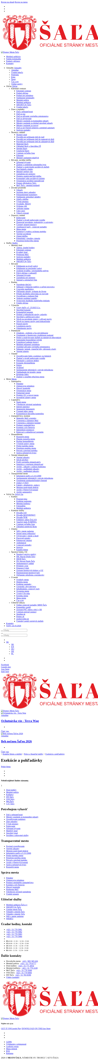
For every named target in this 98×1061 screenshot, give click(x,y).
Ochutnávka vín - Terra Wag (20, 720)
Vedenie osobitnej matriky (26, 298)
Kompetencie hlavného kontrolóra (30, 414)
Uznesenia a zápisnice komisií (28, 423)
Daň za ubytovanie (24, 118)
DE (12, 651)
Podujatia (15, 75)
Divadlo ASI (21, 513)
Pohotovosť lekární (24, 540)
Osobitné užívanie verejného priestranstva (33, 347)
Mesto (14, 379)
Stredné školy (21, 148)
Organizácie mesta (23, 390)
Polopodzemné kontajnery (26, 195)
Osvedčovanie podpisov (16, 819)
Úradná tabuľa (17, 72)
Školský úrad (21, 135)
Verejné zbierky (22, 351)
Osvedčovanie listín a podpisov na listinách (33, 356)
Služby (15, 243)
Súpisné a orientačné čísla (26, 280)
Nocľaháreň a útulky (24, 169)
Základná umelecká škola (26, 527)
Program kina (21, 499)
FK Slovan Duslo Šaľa (25, 561)
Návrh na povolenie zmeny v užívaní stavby (34, 319)
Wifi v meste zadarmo (25, 531)
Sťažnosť (20, 367)
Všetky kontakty (12, 977)
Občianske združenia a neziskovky (30, 575)
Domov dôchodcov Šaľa (26, 183)
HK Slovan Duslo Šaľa (25, 556)
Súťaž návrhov (22, 460)
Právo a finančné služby (33, 754)
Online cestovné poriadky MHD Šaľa (31, 605)
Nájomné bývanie (23, 162)
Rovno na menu (21, 2)
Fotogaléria (20, 506)
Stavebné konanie (23, 310)
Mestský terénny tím (24, 171)
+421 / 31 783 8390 (23, 975)
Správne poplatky (23, 130)
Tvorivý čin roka (23, 593)
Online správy (17, 84)
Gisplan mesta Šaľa (14, 909)
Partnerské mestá (23, 393)
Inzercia (19, 547)
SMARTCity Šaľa (23, 105)
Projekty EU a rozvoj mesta (27, 395)
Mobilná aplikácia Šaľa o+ (17, 905)
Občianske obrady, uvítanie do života (31, 291)
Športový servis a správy (26, 554)
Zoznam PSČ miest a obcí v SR (29, 609)
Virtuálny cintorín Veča (15, 914)
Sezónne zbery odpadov (26, 192)
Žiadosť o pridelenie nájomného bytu (31, 165)
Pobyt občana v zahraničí (26, 273)
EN (12, 647)
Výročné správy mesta (25, 444)
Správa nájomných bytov (26, 453)
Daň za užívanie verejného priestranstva (32, 116)
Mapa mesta (21, 229)
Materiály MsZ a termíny (26, 418)
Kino (13, 77)
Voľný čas (19, 494)
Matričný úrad (11, 831)
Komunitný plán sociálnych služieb (30, 178)
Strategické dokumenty (25, 409)
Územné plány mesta (24, 411)
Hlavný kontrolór (23, 388)
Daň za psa (20, 114)
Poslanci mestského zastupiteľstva (19, 882)
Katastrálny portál (23, 607)
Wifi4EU (9, 919)
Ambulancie (21, 543)
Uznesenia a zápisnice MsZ (27, 420)
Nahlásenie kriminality (25, 98)
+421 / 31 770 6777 (28, 963)
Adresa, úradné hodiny (25, 248)
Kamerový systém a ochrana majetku (31, 231)
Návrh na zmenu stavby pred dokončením (33, 321)
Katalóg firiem (22, 550)
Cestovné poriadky (24, 545)
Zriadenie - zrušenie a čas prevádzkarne (32, 333)
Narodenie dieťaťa (23, 284)
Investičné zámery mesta (26, 397)
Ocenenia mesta (22, 591)
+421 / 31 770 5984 (14, 936)
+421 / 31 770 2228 (30, 968)
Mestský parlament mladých (27, 158)
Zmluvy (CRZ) (22, 483)
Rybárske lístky (22, 374)
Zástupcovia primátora (25, 386)
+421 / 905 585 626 (30, 961)
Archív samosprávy (24, 492)
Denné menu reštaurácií (25, 533)
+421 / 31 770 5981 (14, 929)
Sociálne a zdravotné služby (17, 835)
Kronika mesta (22, 596)
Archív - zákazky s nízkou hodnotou (31, 467)
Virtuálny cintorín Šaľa (15, 912)
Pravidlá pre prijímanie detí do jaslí (30, 137)
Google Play (11, 1028)
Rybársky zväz (22, 566)
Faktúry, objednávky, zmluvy (28, 485)
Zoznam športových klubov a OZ (29, 570)
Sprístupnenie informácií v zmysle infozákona (34, 370)
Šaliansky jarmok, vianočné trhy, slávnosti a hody (36, 349)
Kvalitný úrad (21, 252)
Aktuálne (15, 70)
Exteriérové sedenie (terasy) (27, 342)
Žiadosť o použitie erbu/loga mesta (30, 377)
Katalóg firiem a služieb (12, 754)
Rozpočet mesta (22, 437)
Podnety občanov (13, 61)
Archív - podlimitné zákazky (27, 469)
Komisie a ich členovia (25, 427)
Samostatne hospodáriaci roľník (29, 340)
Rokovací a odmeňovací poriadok (30, 432)
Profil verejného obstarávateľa (28, 462)
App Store (36, 1028)
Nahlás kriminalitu (13, 59)
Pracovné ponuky (23, 538)
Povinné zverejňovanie (15, 846)
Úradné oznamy (12, 894)
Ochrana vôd (21, 206)
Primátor (19, 384)
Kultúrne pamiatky (23, 584)
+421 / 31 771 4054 (26, 966)
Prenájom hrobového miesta (27, 241)
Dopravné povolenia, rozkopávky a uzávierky (34, 222)
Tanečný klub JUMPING (26, 522)
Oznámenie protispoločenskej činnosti (31, 480)
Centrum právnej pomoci (26, 612)
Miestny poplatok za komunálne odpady (32, 121)
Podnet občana (22, 93)
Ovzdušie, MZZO (23, 204)
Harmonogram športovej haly (28, 573)
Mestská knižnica (23, 503)
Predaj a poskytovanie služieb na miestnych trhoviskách (38, 337)
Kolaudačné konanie (24, 312)
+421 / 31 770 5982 (14, 932)
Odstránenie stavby (24, 328)
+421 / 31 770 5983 (14, 934)
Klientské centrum (23, 91)
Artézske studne (22, 208)
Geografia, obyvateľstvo (26, 586)
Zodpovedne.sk (22, 619)
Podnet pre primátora (24, 95)
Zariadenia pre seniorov (25, 174)
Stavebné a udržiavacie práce (28, 317)
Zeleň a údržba (22, 199)
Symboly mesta (22, 580)
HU (12, 649)
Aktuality (18, 68)
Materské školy (22, 144)
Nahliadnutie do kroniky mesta (28, 372)
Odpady (19, 190)
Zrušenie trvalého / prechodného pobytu (32, 271)
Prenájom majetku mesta (26, 448)
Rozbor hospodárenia (25, 441)
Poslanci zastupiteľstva (25, 425)
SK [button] (7, 642)
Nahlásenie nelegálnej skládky (28, 197)
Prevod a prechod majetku (26, 450)
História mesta (22, 582)
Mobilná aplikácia (13, 56)
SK (12, 644)
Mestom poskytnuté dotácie (27, 487)
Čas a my (15, 82)
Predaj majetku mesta (24, 446)
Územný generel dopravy (26, 224)
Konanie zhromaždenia (25, 363)
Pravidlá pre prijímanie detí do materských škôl (35, 139)
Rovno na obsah (7, 2)
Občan (14, 86)
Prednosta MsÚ (22, 254)
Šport (13, 79)
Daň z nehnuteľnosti (24, 112)
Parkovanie (20, 218)
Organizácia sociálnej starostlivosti (30, 181)
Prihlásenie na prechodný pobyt (29, 268)
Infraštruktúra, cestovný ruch (27, 589)
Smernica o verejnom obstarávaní (29, 464)
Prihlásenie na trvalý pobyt (27, 266)
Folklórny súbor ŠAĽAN (26, 520)
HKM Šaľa (21, 559)
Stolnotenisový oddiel (25, 563)
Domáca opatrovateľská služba (28, 176)
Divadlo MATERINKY (26, 515)
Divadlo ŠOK (22, 517)
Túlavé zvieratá (22, 213)
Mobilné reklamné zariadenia (28, 344)
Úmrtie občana (22, 303)
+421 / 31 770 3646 (24, 970)
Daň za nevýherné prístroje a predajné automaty (35, 128)
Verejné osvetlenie (23, 234)
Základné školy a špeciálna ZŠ (28, 146)
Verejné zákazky (23, 457)
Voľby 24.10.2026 (13, 626)
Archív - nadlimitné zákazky (27, 471)
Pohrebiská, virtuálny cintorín (28, 238)
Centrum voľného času (25, 153)
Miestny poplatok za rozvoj (27, 125)
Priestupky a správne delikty (27, 361)
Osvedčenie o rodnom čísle (27, 296)
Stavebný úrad (12, 833)
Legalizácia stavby (23, 326)
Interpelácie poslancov (25, 430)
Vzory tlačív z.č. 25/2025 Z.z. (28, 307)
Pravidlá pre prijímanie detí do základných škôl (35, 142)
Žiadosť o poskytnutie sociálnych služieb (32, 167)
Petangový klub (22, 568)
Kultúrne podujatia (23, 501)
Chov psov (20, 211)
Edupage (19, 155)
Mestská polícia (22, 100)
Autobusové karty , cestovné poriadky (31, 227)
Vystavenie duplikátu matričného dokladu (33, 301)
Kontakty (10, 63)
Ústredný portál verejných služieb (29, 621)
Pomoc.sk (20, 616)
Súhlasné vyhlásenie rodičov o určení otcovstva (35, 287)
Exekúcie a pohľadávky (55, 754)
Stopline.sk (20, 614)
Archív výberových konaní (27, 490)
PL (12, 654)
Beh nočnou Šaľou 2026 (16, 741)
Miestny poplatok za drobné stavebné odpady (34, 123)
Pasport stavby (22, 324)
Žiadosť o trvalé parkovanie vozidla (30, 220)
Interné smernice (23, 407)
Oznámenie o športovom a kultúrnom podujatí (34, 335)
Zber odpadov (11, 821)
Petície (19, 365)
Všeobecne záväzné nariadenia (28, 404)
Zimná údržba (22, 236)
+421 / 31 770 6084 (24, 973)
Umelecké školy (22, 151)
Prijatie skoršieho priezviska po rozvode (32, 294)
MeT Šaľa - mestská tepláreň (28, 185)
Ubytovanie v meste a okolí (27, 536)
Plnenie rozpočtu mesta (25, 439)
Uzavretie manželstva (25, 289)
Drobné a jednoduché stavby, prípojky (31, 314)
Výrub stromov (22, 201)
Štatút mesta (21, 402)
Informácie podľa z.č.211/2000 (28, 476)
